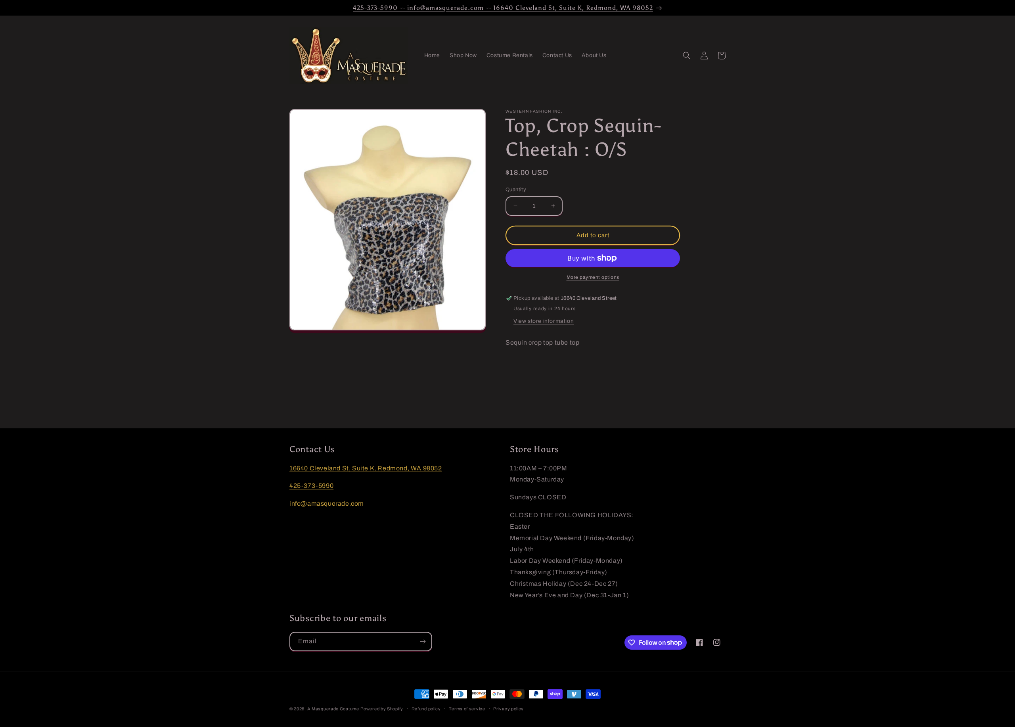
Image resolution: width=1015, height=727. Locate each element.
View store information (543, 321)
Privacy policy (508, 708)
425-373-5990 (311, 486)
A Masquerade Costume (333, 708)
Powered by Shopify (381, 708)
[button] (686, 55)
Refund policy (426, 708)
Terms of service (467, 708)
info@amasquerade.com (326, 503)
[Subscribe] (422, 641)
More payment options (593, 277)
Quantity (516, 189)
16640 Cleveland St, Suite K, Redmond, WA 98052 (365, 468)
